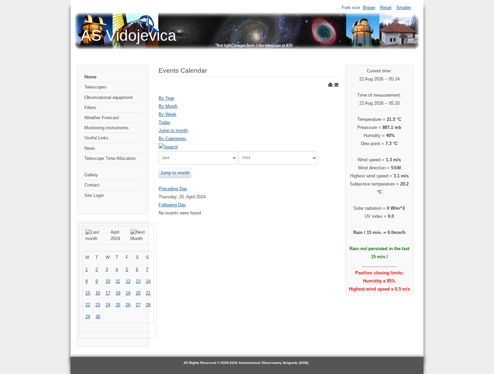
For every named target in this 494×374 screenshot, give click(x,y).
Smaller (403, 7)
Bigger (369, 7)
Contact (91, 185)
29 (87, 316)
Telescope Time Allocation (109, 158)
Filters (90, 107)
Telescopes (95, 87)
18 (118, 293)
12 (128, 281)
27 (138, 304)
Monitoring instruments (106, 127)
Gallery (91, 174)
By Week (167, 114)
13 (138, 281)
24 (108, 304)
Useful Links (96, 137)
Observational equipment (108, 97)
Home (90, 76)
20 (138, 293)
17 (108, 293)
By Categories (172, 138)
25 (118, 304)
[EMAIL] (336, 84)
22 (87, 304)
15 (87, 293)
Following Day (172, 204)
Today (164, 122)
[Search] (168, 146)
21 (148, 293)
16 (97, 293)
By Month (168, 106)
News (89, 148)
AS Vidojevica (128, 35)
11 (118, 281)
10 (108, 281)
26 (128, 304)
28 (148, 304)
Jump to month (173, 130)
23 (97, 304)
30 (97, 316)
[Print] (331, 84)
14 (148, 281)
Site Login (94, 195)
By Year (166, 98)
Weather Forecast (101, 117)
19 (128, 293)
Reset (386, 7)
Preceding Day (173, 188)
